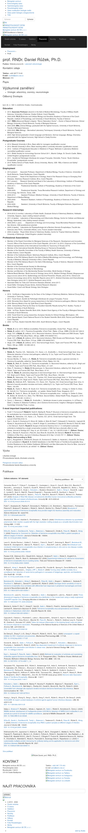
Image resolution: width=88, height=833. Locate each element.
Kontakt (10, 820)
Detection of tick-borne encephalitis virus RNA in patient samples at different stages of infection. (45, 722)
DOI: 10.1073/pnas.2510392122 (15, 629)
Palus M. (38, 494)
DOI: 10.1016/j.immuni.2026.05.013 (17, 501)
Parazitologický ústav (15, 8)
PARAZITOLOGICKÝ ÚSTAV (13, 27)
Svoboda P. (14, 654)
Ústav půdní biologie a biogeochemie (20, 13)
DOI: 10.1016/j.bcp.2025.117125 (16, 638)
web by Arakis (80, 831)
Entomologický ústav (14, 3)
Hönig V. (66, 490)
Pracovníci (11, 51)
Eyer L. (43, 544)
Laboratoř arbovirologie (33, 64)
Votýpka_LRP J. (31, 570)
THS (9, 15)
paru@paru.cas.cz (58, 768)
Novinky (10, 813)
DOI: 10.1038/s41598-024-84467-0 (16, 745)
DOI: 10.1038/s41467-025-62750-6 (16, 693)
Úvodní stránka (12, 804)
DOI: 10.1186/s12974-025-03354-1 (16, 590)
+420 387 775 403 (58, 765)
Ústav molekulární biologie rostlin (19, 10)
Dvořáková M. (23, 531)
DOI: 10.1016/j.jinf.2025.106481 (15, 727)
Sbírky (9, 825)
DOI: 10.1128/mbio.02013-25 (14, 704)
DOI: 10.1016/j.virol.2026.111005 (16, 526)
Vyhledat (30, 19)
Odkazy (10, 818)
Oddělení (10, 809)
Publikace (10, 816)
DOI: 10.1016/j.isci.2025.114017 (15, 679)
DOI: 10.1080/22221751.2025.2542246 (18, 602)
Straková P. (15, 709)
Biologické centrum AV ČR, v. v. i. (15, 30)
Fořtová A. (29, 643)
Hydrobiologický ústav (15, 6)
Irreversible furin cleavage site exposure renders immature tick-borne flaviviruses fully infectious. (38, 688)
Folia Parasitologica (14, 822)
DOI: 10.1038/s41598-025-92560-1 (16, 613)
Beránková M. (77, 542)
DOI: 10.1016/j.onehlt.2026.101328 (16, 576)
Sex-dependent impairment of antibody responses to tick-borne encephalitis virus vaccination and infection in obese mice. (43, 646)
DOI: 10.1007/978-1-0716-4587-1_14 (17, 661)
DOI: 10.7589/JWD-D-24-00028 (15, 716)
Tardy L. (32, 531)
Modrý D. (41, 570)
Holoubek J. (34, 490)
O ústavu (10, 806)
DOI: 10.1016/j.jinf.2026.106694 (15, 538)
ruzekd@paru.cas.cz (16, 75)
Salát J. (59, 490)
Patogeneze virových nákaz (13, 463)
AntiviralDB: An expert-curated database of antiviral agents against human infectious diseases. (38, 700)
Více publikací (8, 751)
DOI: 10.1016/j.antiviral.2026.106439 (17, 551)
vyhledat (7, 794)
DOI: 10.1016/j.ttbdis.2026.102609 (16, 563)
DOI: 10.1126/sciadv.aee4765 (14, 515)
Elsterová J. (40, 531)
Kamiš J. (14, 531)
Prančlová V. (8, 583)
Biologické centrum (14, 1)
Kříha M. (7, 531)
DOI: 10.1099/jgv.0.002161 (13, 649)
